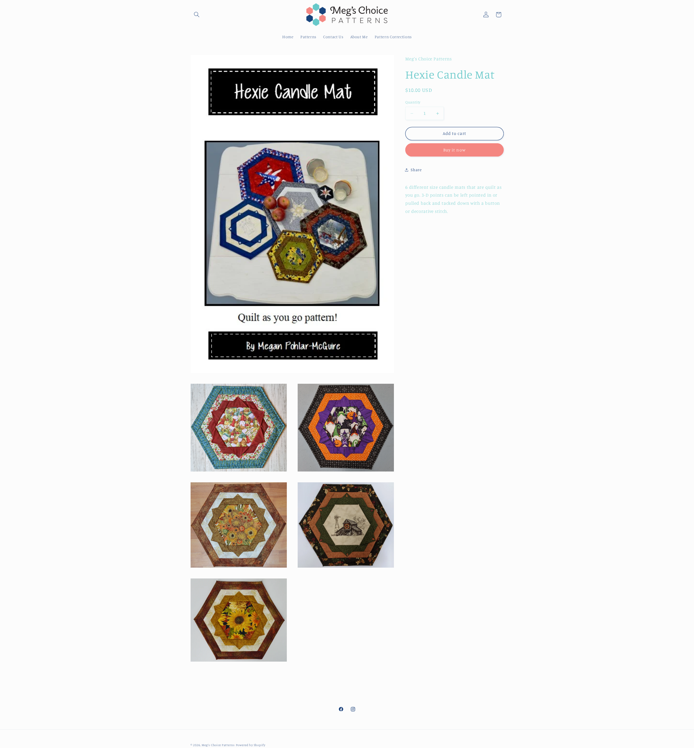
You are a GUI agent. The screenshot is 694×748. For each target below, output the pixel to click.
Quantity (412, 102)
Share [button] (416, 170)
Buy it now (454, 149)
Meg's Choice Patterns (218, 745)
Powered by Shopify (250, 745)
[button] (197, 14)
